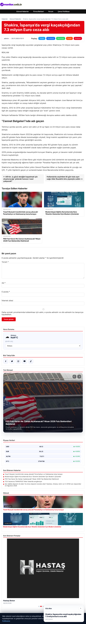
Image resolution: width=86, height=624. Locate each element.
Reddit (69, 38)
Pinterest (78, 38)
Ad (3, 283)
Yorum (5, 262)
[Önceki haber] (74, 376)
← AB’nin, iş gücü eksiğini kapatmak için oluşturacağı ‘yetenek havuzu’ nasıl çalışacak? (20, 179)
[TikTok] (30, 361)
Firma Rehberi (38, 11)
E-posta (6, 292)
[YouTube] (24, 361)
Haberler (5, 19)
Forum (50, 11)
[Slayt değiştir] (39, 606)
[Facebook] (5, 361)
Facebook (51, 38)
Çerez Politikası (64, 11)
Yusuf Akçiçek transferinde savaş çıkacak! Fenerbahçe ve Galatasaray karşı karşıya (33, 474)
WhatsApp (60, 38)
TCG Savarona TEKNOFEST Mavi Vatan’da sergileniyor (23, 481)
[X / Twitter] (12, 361)
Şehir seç (9, 341)
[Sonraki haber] (79, 376)
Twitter (42, 38)
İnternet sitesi (7, 300)
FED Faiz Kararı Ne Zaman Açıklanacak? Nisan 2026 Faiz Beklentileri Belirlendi (32, 479)
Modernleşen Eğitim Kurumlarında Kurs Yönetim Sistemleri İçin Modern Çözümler (33, 476)
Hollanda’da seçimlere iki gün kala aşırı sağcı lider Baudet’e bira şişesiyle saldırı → (65, 178)
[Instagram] (18, 361)
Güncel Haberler (22, 11)
